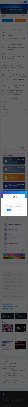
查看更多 (9, 210)
